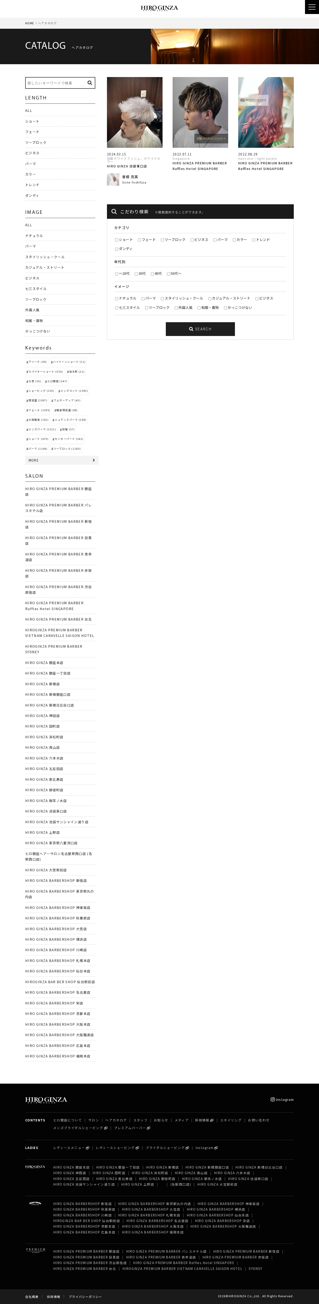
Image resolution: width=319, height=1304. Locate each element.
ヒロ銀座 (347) (57, 381)
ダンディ (126, 248)
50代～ (176, 273)
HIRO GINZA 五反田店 (44, 768)
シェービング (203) (41, 390)
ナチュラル (127, 298)
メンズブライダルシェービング (78, 1127)
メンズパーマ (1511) (42, 429)
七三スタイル (129, 307)
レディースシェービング (115, 1147)
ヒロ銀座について (67, 1120)
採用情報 (202, 1120)
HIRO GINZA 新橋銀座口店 (48, 694)
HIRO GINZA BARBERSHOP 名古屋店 (57, 992)
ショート (126, 239)
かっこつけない (240, 307)
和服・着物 (210, 307)
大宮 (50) (34, 381)
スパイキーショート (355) (45, 371)
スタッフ (140, 1120)
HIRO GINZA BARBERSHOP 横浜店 (56, 939)
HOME (29, 23)
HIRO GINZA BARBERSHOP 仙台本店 (57, 970)
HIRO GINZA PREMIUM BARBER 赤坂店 (235, 1257)
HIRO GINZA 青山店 (42, 747)
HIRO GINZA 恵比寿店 (44, 779)
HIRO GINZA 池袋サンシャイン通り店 (57, 821)
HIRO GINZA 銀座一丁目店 (48, 673)
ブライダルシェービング (165, 1147)
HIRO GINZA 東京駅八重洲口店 (53, 842)
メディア (182, 1120)
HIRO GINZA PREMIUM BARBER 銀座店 (86, 1251)
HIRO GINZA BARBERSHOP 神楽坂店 (57, 907)
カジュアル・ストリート (231, 298)
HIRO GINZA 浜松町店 (44, 736)
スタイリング (231, 1120)
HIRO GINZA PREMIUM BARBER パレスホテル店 (166, 1251)
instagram (284, 1099)
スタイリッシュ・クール (184, 298)
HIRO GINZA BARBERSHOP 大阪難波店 (59, 1034)
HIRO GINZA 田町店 (42, 726)
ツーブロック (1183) (67, 448)
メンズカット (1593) (74, 390)
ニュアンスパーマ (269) (70, 419)
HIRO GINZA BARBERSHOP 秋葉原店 (57, 917)
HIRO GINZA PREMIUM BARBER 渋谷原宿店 (90, 1262)
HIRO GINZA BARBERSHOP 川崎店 (56, 949)
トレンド (263, 239)
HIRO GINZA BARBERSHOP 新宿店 (56, 880)
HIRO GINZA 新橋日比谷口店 (49, 705)
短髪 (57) (68, 429)
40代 (158, 273)
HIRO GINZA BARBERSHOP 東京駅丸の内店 (154, 1203)
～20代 (124, 273)
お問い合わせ (258, 1120)
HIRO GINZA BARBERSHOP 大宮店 (56, 928)
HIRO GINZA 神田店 (42, 715)
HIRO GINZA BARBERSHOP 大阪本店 (57, 1024)
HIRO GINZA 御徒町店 (44, 789)
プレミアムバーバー (130, 1127)
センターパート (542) (69, 439)
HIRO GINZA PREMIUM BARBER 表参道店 (161, 1257)
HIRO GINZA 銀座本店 (44, 662)
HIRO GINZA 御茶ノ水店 (46, 800)
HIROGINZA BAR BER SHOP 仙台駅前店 (60, 981)
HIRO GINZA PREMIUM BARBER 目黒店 (86, 1257)
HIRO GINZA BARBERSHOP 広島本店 (57, 1045)
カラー (242, 239)
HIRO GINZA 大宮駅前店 (46, 869)
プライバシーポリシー (85, 1296)
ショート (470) (38, 439)
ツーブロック (175, 239)
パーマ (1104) (37, 448)
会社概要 (32, 1296)
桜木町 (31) (77, 371)
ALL (28, 110)
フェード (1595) (39, 410)
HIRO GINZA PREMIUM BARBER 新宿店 (246, 1251)
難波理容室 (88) (67, 410)
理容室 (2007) (37, 400)
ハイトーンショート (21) (69, 362)
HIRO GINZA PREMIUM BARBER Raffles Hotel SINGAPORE (183, 1262)
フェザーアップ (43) (67, 400)
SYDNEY (255, 1268)
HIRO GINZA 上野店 (42, 832)
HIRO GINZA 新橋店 (42, 683)
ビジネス (201, 239)
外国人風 (185, 307)
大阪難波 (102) (38, 419)
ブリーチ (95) (37, 362)
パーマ (222, 239)
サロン (93, 1120)
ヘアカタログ (116, 1120)
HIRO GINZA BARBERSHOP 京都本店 (57, 1013)
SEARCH (203, 329)
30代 (142, 273)
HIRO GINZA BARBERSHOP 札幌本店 (57, 960)
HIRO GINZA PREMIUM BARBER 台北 (58, 619)
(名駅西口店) (180, 1184)
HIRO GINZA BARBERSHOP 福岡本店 (57, 1055)
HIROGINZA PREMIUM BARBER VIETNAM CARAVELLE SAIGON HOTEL (182, 1268)
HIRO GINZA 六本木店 (44, 758)
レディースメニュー (69, 1147)
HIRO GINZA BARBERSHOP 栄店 (54, 1002)
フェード (149, 239)
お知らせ (161, 1120)
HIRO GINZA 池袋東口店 (46, 811)
